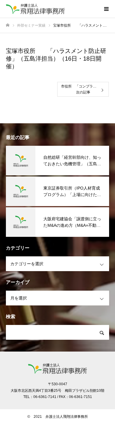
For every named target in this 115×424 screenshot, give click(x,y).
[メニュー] (106, 9)
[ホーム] (7, 25)
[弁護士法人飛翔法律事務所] (51, 9)
